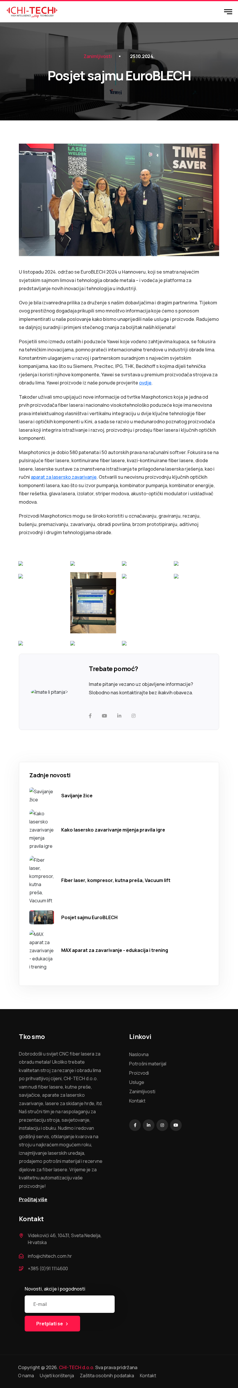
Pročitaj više (33, 1199)
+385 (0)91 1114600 (48, 1268)
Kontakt (137, 1101)
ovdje (145, 382)
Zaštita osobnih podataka (107, 1375)
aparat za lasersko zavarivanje (64, 477)
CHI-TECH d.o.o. (76, 1367)
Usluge (136, 1082)
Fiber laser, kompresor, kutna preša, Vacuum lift (115, 880)
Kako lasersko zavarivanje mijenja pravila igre (113, 830)
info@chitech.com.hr (50, 1256)
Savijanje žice (77, 795)
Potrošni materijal (147, 1063)
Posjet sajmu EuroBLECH (89, 917)
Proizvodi (139, 1073)
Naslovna (139, 1054)
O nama (26, 1375)
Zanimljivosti (98, 56)
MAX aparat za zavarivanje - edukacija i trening (114, 950)
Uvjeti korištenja (57, 1375)
